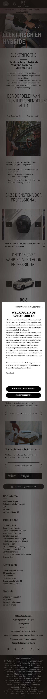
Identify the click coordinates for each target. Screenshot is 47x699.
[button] (29, 307)
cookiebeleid (26, 365)
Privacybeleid (10, 373)
